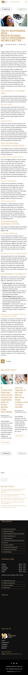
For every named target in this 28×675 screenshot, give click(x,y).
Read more (5, 442)
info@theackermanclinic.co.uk (13, 654)
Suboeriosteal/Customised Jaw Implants (13, 533)
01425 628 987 (15, 2)
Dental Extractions (7, 538)
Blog (2, 44)
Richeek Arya (5, 415)
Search (3, 473)
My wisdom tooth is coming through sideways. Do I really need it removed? (13, 506)
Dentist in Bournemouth (9, 580)
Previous (7, 9)
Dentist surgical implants (9, 529)
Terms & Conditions (8, 585)
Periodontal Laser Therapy (10, 549)
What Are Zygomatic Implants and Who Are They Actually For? (12, 502)
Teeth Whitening (7, 552)
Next (21, 9)
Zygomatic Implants (8, 531)
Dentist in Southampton (9, 583)
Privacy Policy (6, 587)
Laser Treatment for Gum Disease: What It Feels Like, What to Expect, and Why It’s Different (14, 498)
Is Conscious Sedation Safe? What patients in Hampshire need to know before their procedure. (7, 400)
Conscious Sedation (8, 545)
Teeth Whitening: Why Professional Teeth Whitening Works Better (13, 35)
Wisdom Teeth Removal (9, 536)
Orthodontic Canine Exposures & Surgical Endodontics (13, 541)
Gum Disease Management (10, 547)
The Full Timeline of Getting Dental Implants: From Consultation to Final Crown (13, 495)
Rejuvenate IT (17, 671)
